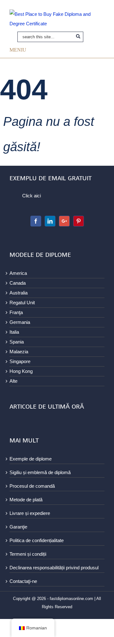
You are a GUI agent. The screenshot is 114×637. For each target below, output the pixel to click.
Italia (14, 332)
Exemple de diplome (31, 458)
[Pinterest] (78, 221)
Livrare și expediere (30, 513)
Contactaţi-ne (23, 581)
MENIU (18, 49)
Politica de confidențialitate (37, 540)
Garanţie (18, 526)
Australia (19, 292)
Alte (13, 381)
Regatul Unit (22, 302)
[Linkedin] (50, 221)
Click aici (31, 195)
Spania (17, 341)
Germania (20, 322)
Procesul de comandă (32, 486)
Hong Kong (21, 371)
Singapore (20, 361)
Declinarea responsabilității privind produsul (54, 567)
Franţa (16, 312)
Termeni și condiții (28, 554)
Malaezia (19, 351)
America (18, 273)
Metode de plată (26, 499)
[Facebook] (35, 221)
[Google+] (64, 221)
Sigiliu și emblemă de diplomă (40, 472)
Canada (18, 283)
